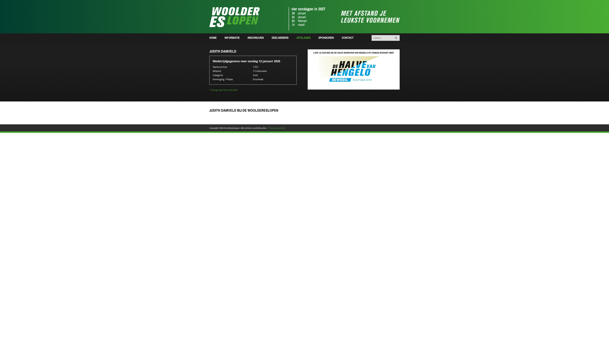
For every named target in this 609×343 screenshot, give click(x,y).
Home (213, 38)
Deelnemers (280, 38)
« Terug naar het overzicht (223, 89)
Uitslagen (303, 38)
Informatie (232, 38)
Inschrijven (256, 38)
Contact (348, 38)
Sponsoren (326, 38)
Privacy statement (276, 128)
